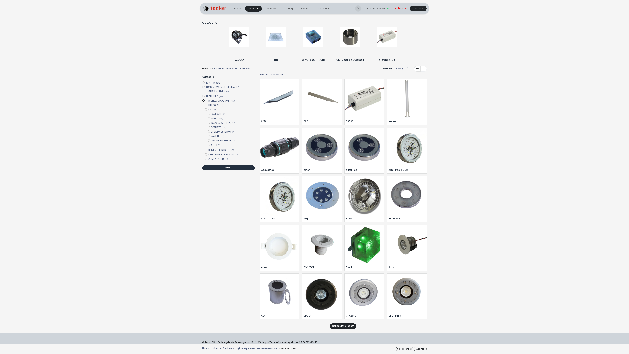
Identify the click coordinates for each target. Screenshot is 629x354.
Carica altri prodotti (343, 326)
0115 (263, 121)
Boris (391, 267)
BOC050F (309, 267)
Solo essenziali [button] (404, 348)
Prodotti (206, 68)
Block (349, 267)
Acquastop (268, 170)
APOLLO (392, 121)
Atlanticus (394, 218)
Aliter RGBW (268, 218)
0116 (306, 121)
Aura (264, 267)
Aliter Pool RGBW (398, 170)
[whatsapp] (389, 8)
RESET (228, 167)
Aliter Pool (352, 170)
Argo (306, 218)
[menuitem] (237, 9)
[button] (358, 8)
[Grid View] (417, 69)
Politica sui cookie (288, 348)
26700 (349, 121)
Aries (349, 218)
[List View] (423, 69)
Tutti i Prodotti (213, 82)
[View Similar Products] (297, 99)
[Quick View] (297, 84)
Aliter (307, 170)
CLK (263, 316)
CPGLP (307, 316)
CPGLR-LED (394, 316)
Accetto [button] (420, 348)
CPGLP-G (351, 316)
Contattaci (418, 8)
